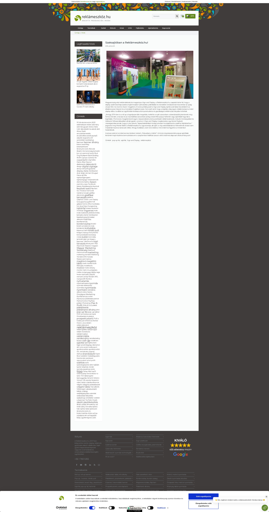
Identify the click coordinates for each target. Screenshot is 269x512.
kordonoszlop (84, 224)
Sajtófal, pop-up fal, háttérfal (85, 486)
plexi (98, 310)
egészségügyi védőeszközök (87, 180)
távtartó (90, 378)
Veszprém (95, 380)
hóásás (88, 208)
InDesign (80, 211)
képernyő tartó (82, 230)
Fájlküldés (140, 28)
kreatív (93, 224)
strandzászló (88, 354)
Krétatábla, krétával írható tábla (147, 490)
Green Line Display (91, 199)
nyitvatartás (83, 281)
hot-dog (80, 206)
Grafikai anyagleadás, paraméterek (148, 445)
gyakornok (91, 202)
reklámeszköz (87, 327)
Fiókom (167, 1)
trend (89, 374)
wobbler (97, 398)
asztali (88, 136)
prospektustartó (85, 318)
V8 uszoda (87, 380)
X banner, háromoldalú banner (116, 482)
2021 (93, 122)
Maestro (88, 246)
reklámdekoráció (83, 325)
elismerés (80, 182)
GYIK (130, 28)
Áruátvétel (140, 453)
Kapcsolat (166, 28)
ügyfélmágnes (86, 418)
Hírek (122, 28)
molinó (80, 268)
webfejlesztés (83, 393)
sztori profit (91, 360)
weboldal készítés (85, 396)
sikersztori (96, 345)
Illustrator (94, 208)
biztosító (96, 151)
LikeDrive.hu (88, 241)
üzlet (94, 418)
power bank (91, 314)
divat (78, 173)
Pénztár (195, 1)
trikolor (93, 374)
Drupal (95, 173)
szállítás (81, 362)
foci (78, 191)
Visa (91, 387)
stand (91, 352)
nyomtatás (90, 287)
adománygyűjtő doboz (85, 127)
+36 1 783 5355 (82, 459)
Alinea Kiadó (81, 131)
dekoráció (91, 164)
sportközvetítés (82, 349)
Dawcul (88, 162)
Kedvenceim (186, 1)
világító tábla (83, 387)
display (80, 171)
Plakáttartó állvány (143, 486)
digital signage (90, 166)
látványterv (90, 244)
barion (79, 144)
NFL (96, 277)
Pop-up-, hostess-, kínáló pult (85, 478)
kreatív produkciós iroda (85, 226)
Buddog (95, 155)
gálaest (79, 204)
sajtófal (80, 343)
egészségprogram (83, 177)
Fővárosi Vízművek (87, 191)
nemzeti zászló (88, 274)
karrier (86, 215)
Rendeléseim (176, 1)
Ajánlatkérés (153, 28)
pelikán (79, 303)
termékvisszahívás (83, 369)
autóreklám (81, 140)
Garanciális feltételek (113, 449)
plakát (94, 305)
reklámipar (92, 329)
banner (80, 142)
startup (79, 354)
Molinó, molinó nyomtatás (176, 474)
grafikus (90, 197)
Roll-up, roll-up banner (83, 474)
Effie (85, 175)
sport (95, 347)
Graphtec (80, 199)
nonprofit (81, 279)
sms (81, 347)
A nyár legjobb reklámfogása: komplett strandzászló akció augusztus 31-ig (87, 84)
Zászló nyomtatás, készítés (177, 478)
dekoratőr (81, 164)
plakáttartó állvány (86, 309)
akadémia (87, 129)
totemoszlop (81, 374)
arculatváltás (81, 136)
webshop (81, 398)
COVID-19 (92, 158)
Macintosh (80, 246)
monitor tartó (82, 270)
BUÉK (79, 158)
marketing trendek (84, 255)
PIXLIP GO (87, 305)
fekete (79, 186)
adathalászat (81, 125)
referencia (88, 321)
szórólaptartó (83, 365)
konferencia (82, 222)
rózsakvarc (94, 341)
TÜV (82, 376)
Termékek (91, 28)
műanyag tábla (89, 272)
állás (84, 404)
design (79, 166)
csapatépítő (82, 160)
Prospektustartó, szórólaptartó (116, 486)
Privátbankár (81, 316)
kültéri (85, 237)
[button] (182, 16)
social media (88, 347)
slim (78, 347)
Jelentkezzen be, (86, 1)
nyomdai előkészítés (84, 285)
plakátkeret (83, 307)
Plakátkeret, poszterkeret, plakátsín (118, 478)
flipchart (94, 188)
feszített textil (84, 188)
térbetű (96, 378)
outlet (90, 296)
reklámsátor (82, 334)
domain (88, 173)
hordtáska (95, 204)
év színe (93, 413)
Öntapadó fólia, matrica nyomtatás (180, 482)
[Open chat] (265, 508)
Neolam (92, 277)
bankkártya (90, 140)
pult (83, 321)
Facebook (92, 184)
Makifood (91, 250)
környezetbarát (82, 235)
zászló (80, 402)
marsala (90, 257)
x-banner (81, 400)
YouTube (88, 400)
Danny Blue (81, 162)
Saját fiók (108, 437)
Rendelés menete (143, 449)
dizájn (83, 173)
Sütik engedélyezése (203, 496)
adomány (95, 125)
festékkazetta (87, 186)
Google (86, 193)
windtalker (89, 398)
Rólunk (113, 28)
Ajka (82, 129)
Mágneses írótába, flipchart (146, 482)
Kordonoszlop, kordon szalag (146, 478)
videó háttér (81, 382)
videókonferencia (92, 382)
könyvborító (93, 233)
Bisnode (92, 149)
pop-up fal (82, 312)
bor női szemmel (83, 153)
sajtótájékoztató (90, 343)
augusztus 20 (88, 138)
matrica (88, 259)
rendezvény (83, 338)
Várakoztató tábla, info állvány (116, 474)
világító (79, 385)
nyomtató (82, 290)
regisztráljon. (100, 1)
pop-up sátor (94, 312)
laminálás (92, 237)
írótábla (80, 415)
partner (96, 299)
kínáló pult (93, 230)
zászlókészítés (90, 402)
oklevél (79, 292)
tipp (80, 371)
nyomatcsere (83, 283)
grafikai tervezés (85, 196)
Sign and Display (84, 345)
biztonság (89, 151)
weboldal (92, 393)
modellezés (88, 266)
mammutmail (82, 252)
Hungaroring (92, 206)
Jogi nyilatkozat (142, 441)
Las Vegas (90, 239)
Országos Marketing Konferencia (86, 295)
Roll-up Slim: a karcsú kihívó (87, 63)
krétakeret (80, 228)
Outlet (103, 28)
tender (91, 367)
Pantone (81, 299)
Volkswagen (81, 389)
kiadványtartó (83, 217)
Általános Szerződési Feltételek (147, 437)
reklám (88, 323)
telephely (85, 367)
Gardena (80, 193)
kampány (80, 215)
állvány (79, 404)
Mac (96, 244)
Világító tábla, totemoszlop (115, 490)
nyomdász (80, 288)
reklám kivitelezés (83, 332)
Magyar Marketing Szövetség (86, 249)
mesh (84, 263)
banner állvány (91, 142)
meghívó (81, 261)
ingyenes (89, 210)
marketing (92, 252)
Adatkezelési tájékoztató (145, 457)
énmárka (88, 407)
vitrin (96, 387)
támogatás (82, 378)
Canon (85, 158)
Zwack (94, 400)
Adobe (88, 125)
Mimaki (80, 266)
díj (82, 175)
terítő (93, 369)
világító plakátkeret (91, 385)
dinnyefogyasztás (88, 169)
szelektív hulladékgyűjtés (90, 356)
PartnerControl (82, 301)
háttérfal (81, 208)
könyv (86, 233)
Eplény (86, 182)
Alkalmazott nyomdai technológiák (118, 453)
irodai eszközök (82, 213)
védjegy (85, 391)
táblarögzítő (88, 376)
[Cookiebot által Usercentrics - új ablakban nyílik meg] (61, 507)
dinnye (79, 169)
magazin (95, 246)
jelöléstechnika (94, 213)
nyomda (93, 283)
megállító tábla (86, 262)
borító (92, 153)
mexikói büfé (91, 263)
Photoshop (86, 303)
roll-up (86, 340)
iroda (96, 211)
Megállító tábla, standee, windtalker (88, 490)
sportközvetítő (94, 349)
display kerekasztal (91, 171)
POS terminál (82, 314)
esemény (80, 184)
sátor (91, 365)
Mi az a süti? (110, 457)
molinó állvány (89, 268)
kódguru (80, 233)
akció (94, 129)
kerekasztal (93, 215)
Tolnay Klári (87, 371)
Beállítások (161, 508)
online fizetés (87, 292)
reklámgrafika (82, 329)
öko (85, 415)
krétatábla (90, 228)
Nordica (89, 279)
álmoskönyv (91, 404)
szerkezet (89, 358)
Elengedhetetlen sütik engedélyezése (204, 504)
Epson (93, 182)
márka (79, 272)
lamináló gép (81, 239)
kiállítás (87, 219)
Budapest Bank (86, 155)
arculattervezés (84, 133)
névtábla (91, 290)
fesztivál (96, 186)
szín (87, 363)
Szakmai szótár (111, 445)
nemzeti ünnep (82, 277)
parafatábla (89, 299)
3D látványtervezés (84, 122)
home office (87, 204)
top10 (94, 371)
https (85, 206)
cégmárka (92, 160)
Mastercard (81, 259)
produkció (90, 316)
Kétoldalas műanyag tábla (176, 490)
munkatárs (92, 270)
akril (98, 129)
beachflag (85, 144)
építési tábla (84, 409)
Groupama (82, 202)
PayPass (91, 301)
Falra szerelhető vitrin (144, 474)
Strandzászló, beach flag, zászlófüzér (88, 482)
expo (86, 184)
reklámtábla (83, 336)
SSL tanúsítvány (83, 352)
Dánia (79, 175)
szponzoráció (81, 360)
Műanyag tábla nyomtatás (176, 486)
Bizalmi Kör (81, 151)
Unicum (80, 380)
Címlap (80, 28)
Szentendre (81, 358)
